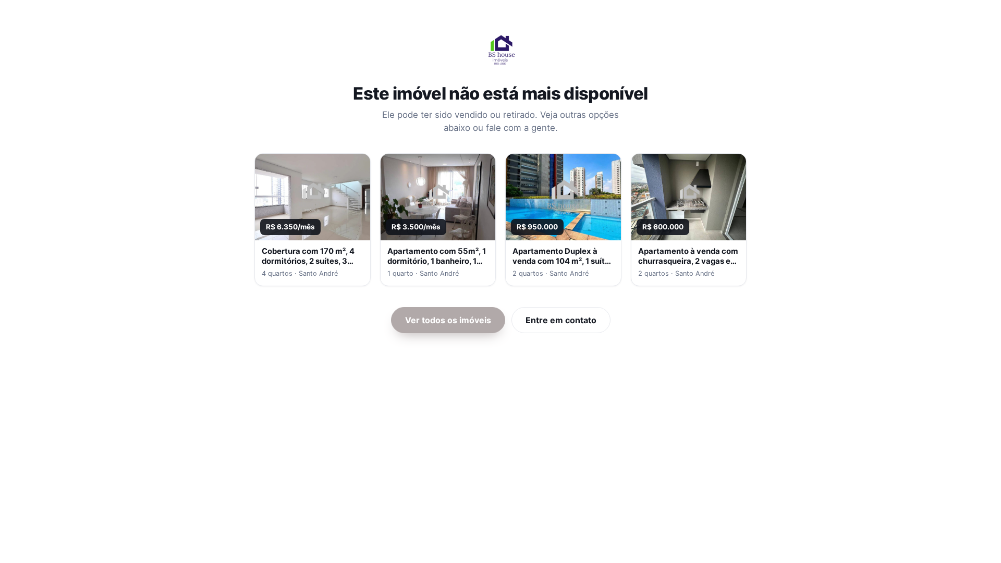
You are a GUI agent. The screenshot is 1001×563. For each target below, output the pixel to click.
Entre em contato (561, 320)
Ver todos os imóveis (448, 320)
